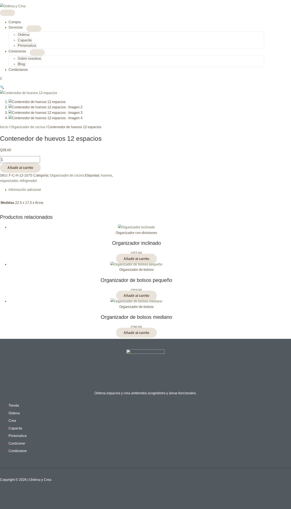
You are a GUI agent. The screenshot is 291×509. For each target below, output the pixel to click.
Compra (15, 22)
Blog (21, 64)
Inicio (4, 127)
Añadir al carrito (20, 168)
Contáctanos (18, 69)
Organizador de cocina (28, 127)
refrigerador (28, 181)
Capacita (25, 40)
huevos (106, 175)
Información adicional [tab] (25, 189)
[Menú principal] (7, 13)
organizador (9, 181)
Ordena (23, 34)
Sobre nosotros (29, 58)
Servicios (16, 27)
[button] (2, 87)
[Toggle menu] (33, 28)
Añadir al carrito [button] (136, 259)
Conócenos (17, 51)
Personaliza (27, 45)
